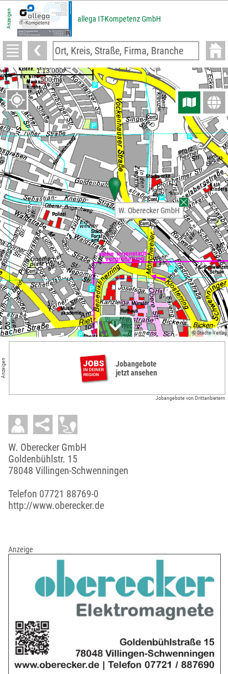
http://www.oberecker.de (56, 505)
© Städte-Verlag (209, 333)
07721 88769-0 (69, 494)
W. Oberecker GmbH (149, 210)
